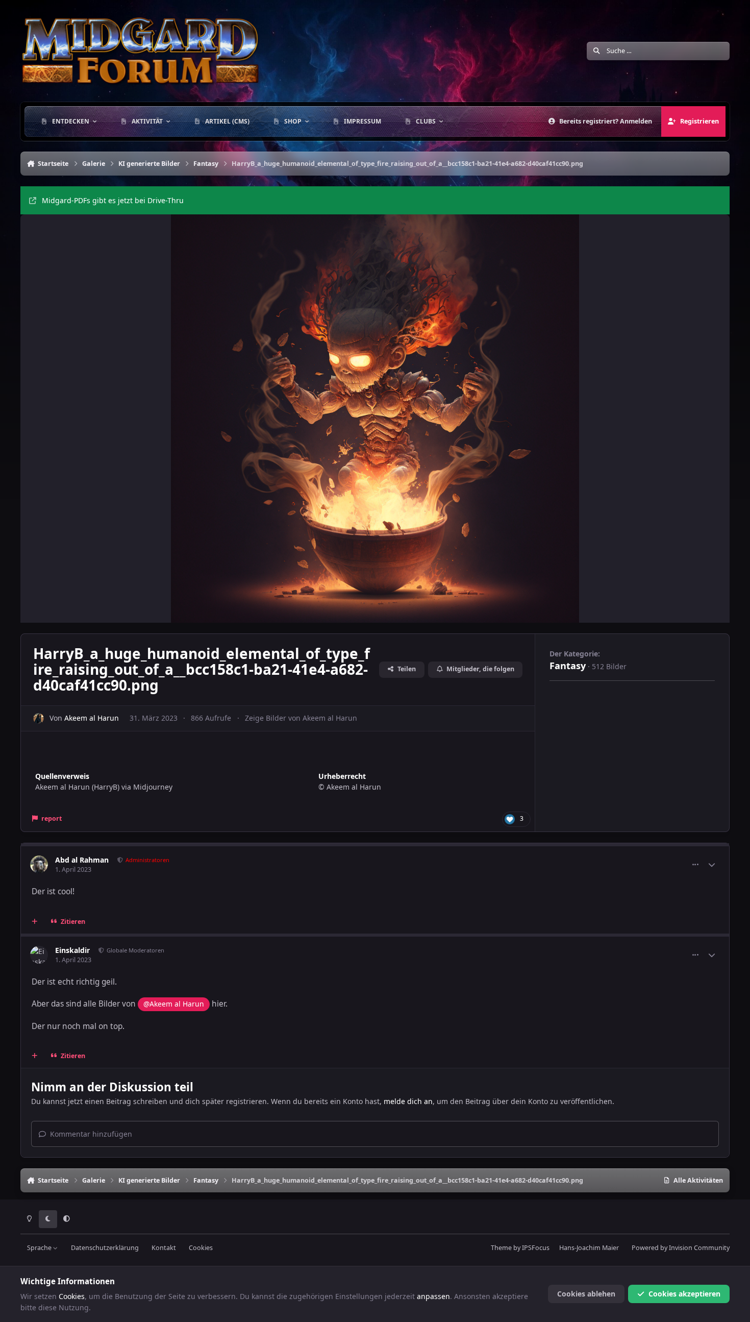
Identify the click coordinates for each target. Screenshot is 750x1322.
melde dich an (408, 1101)
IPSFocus (535, 1247)
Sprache (40, 1247)
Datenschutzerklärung (105, 1247)
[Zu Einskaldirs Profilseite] (39, 955)
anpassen (433, 1296)
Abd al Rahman (82, 860)
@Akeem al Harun (173, 1004)
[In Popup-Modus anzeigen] (375, 418)
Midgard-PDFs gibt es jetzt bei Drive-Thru (113, 200)
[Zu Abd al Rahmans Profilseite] (39, 864)
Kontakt (164, 1247)
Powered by (681, 1247)
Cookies (201, 1247)
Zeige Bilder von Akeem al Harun (301, 718)
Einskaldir (72, 950)
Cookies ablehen (586, 1294)
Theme (501, 1247)
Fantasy (567, 665)
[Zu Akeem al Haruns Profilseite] (38, 718)
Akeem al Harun (91, 718)
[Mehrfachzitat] (34, 922)
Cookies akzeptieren (684, 1294)
